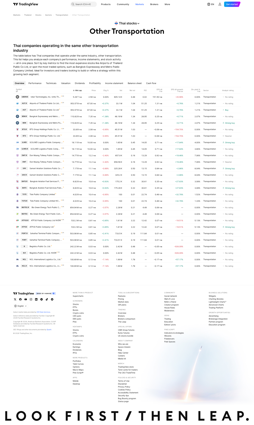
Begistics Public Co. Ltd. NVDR (43, 253)
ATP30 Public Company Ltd (42, 227)
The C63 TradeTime (126, 373)
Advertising (214, 316)
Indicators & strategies (174, 333)
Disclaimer (122, 384)
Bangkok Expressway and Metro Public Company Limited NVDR (45, 116)
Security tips (123, 395)
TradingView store (126, 367)
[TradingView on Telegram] (41, 299)
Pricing (121, 299)
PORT (24, 240)
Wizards (167, 336)
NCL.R (24, 266)
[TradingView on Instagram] (31, 299)
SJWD (24, 142)
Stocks (76, 304)
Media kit (122, 358)
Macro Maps (78, 370)
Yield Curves (78, 364)
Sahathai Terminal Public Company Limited (46, 240)
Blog (120, 350)
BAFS (24, 188)
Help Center (123, 353)
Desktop (76, 384)
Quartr (49, 330)
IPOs (75, 353)
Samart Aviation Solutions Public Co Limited (46, 168)
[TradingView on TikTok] (47, 299)
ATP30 (24, 227)
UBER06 (25, 97)
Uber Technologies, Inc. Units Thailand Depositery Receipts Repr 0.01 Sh (46, 97)
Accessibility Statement (128, 392)
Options (76, 367)
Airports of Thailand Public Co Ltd (44, 110)
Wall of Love (169, 299)
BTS (24, 136)
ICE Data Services (43, 312)
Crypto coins (78, 313)
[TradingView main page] (25, 4)
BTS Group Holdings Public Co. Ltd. (45, 136)
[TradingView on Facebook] (20, 299)
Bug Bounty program (127, 398)
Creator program (171, 305)
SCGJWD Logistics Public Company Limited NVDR (46, 149)
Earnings (76, 347)
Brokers (154, 4)
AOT (24, 110)
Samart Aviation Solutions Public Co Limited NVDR (45, 175)
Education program (217, 324)
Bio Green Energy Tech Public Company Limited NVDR (46, 207)
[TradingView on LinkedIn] (36, 299)
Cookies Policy (124, 390)
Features (121, 296)
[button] (112, 4)
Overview (122, 313)
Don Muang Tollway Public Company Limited (46, 162)
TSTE (24, 194)
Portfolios (77, 361)
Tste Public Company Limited (42, 194)
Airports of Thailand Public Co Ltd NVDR (45, 103)
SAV (24, 168)
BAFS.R (24, 181)
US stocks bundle (125, 336)
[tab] (19, 83)
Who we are (123, 344)
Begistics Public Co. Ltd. (40, 246)
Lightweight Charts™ (217, 302)
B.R (24, 253)
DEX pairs (77, 319)
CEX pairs (77, 316)
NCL (24, 259)
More (167, 4)
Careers (121, 356)
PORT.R (25, 233)
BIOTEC (25, 214)
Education (168, 322)
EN (212, 4)
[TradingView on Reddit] (52, 299)
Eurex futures (124, 333)
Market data (123, 302)
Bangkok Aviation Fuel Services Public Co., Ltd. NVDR (45, 181)
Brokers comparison (126, 319)
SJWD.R (25, 149)
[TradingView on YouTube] (26, 299)
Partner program (216, 322)
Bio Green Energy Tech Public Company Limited (46, 214)
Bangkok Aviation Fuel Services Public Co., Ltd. (46, 188)
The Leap (122, 322)
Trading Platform (216, 308)
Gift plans (122, 305)
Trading (167, 319)
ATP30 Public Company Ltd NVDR (46, 220)
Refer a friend (170, 302)
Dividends (77, 350)
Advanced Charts (216, 305)
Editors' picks (170, 324)
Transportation (209, 97)
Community (123, 4)
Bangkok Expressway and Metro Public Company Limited (46, 123)
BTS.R (24, 129)
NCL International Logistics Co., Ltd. (45, 259)
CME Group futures (126, 330)
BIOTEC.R (25, 207)
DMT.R (24, 155)
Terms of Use (123, 381)
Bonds (75, 310)
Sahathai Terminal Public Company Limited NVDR (45, 233)
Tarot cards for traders (128, 370)
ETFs (75, 307)
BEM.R (24, 116)
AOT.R (24, 103)
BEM (24, 123)
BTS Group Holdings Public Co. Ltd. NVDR (45, 129)
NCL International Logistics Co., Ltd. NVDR (45, 266)
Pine (74, 322)
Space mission (124, 347)
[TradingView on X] (15, 299)
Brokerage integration (218, 319)
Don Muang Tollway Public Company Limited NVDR (45, 155)
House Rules (169, 308)
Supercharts (78, 296)
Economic (77, 344)
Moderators (169, 310)
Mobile (75, 381)
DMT (24, 162)
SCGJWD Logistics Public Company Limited (46, 142)
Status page (123, 401)
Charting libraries (216, 299)
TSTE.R (24, 201)
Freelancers (169, 339)
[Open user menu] (220, 4)
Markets (139, 4)
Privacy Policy (124, 387)
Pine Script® (78, 373)
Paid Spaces (169, 341)
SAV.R (24, 175)
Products (106, 4)
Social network (170, 296)
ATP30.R (25, 220)
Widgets (212, 296)
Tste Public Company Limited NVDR (45, 201)
